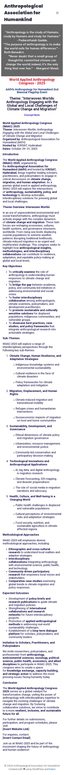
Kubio (52, 769)
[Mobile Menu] (57, 12)
